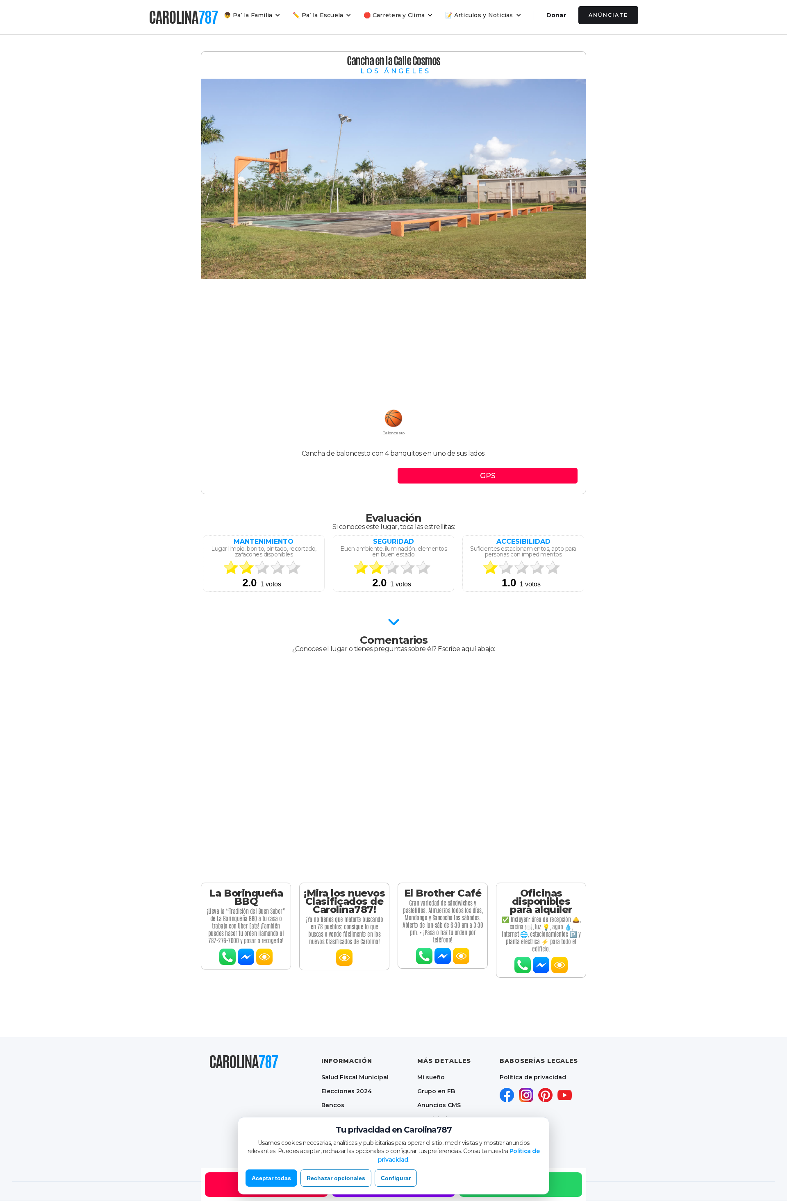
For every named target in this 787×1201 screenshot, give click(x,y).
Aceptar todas (271, 1178)
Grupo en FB (436, 1091)
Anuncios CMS (439, 1105)
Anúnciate (608, 15)
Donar (556, 15)
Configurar (396, 1178)
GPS (488, 475)
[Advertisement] (393, 344)
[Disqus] (393, 767)
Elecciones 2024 (346, 1091)
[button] (252, 15)
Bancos (332, 1105)
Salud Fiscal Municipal (355, 1077)
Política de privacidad (533, 1077)
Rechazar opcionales (336, 1178)
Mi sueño (431, 1077)
